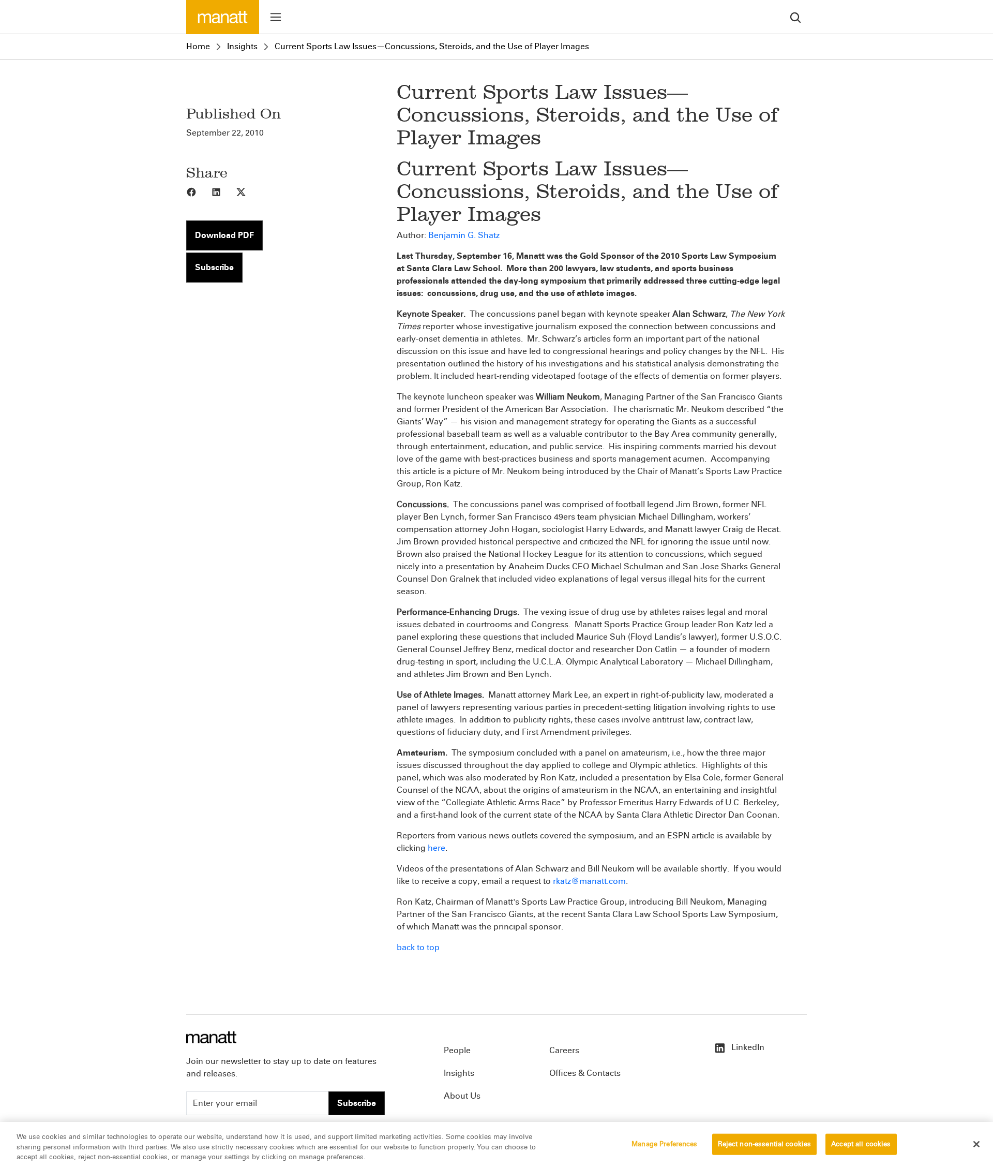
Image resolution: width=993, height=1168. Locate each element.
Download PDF (224, 235)
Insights (242, 46)
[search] (795, 16)
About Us (462, 1096)
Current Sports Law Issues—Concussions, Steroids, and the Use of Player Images (432, 46)
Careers (564, 1050)
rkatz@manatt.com (589, 881)
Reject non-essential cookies (764, 1144)
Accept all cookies (861, 1144)
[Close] (976, 1144)
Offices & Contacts (585, 1073)
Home (198, 46)
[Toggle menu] (275, 17)
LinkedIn (746, 1047)
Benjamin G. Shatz (464, 235)
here (436, 848)
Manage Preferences (664, 1144)
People (457, 1050)
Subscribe (214, 267)
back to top (418, 947)
